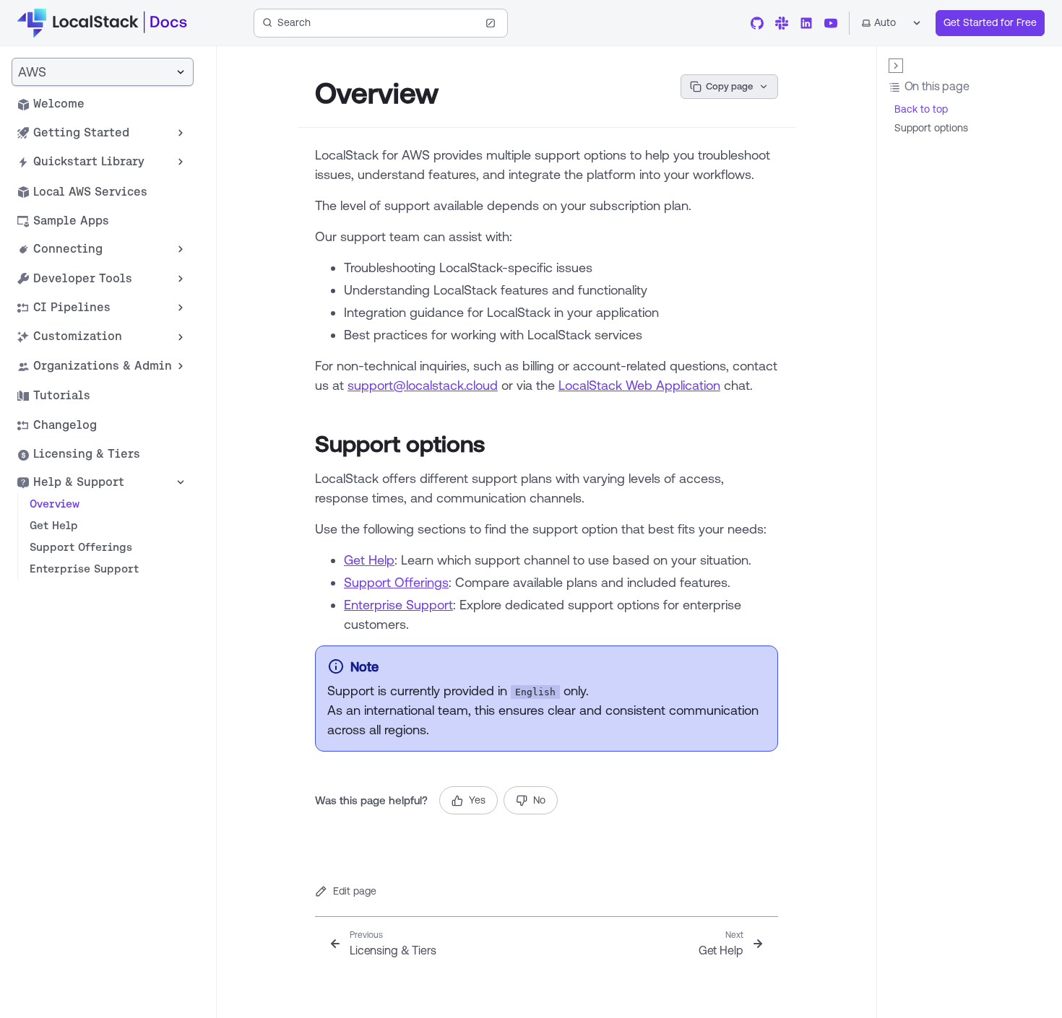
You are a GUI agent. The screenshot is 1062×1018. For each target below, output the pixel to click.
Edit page (354, 891)
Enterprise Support (398, 604)
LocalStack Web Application (639, 385)
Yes (477, 800)
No (539, 800)
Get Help (369, 559)
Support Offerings (396, 582)
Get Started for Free (990, 22)
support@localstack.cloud (422, 385)
